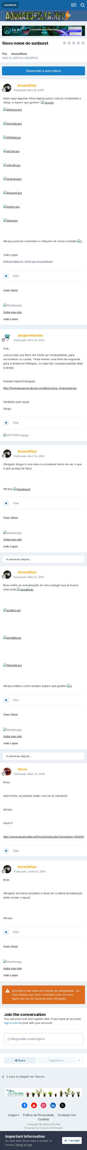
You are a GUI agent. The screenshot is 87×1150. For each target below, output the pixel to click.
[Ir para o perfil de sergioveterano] (7, 338)
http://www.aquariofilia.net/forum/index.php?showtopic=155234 (43, 836)
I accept (73, 1140)
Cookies (43, 1119)
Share (21, 1060)
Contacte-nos (67, 1115)
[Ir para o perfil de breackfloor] (7, 88)
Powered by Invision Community (43, 1127)
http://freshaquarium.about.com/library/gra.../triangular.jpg (39, 388)
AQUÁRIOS (31, 57)
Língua (13, 1115)
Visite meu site (12, 312)
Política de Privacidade (38, 1115)
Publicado (29, 90)
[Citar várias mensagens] (6, 276)
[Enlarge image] (47, 102)
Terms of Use (23, 1144)
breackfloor (19, 53)
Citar (16, 275)
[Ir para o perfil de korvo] (7, 772)
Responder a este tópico (43, 70)
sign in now (11, 1022)
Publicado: (29, 340)
